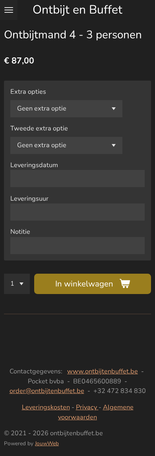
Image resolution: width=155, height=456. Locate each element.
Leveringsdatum (34, 165)
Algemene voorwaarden (96, 412)
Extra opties (28, 91)
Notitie (20, 231)
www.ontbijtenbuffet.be (102, 371)
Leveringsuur (29, 198)
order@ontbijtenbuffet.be (47, 390)
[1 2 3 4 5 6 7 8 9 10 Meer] (17, 284)
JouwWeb (47, 443)
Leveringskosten (46, 407)
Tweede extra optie (39, 128)
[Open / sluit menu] (8, 10)
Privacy (87, 407)
